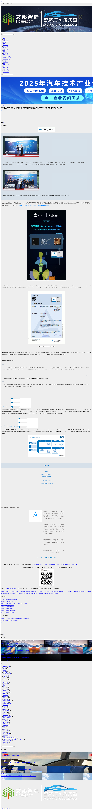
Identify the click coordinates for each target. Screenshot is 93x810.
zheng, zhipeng (10, 646)
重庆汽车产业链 (7, 57)
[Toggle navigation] (1, 33)
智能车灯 (5, 50)
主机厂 (7, 591)
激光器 (20, 591)
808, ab (8, 660)
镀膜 (4, 593)
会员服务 (5, 66)
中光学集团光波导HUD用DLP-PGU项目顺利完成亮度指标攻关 (16, 769)
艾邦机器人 (6, 72)
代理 (50, 593)
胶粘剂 (60, 591)
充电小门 (5, 682)
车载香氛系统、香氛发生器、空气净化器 (13, 739)
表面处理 (21, 593)
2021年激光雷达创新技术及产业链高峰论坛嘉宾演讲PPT (14, 603)
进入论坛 (5, 62)
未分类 (5, 706)
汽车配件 (26, 593)
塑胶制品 (12, 593)
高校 (52, 593)
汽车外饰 (5, 54)
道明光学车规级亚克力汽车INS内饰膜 (10, 755)
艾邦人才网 (6, 64)
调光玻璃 (5, 46)
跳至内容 (3, 1)
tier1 (74, 591)
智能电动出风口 (7, 700)
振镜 (48, 591)
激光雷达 (5, 49)
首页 (4, 38)
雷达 (4, 743)
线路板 (88, 591)
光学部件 (51, 591)
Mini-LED (5, 672)
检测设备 (33, 593)
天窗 (4, 685)
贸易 (47, 593)
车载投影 (5, 735)
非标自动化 (81, 591)
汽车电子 (16, 593)
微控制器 (5, 690)
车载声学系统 (6, 733)
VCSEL (24, 591)
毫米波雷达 (6, 710)
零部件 (76, 591)
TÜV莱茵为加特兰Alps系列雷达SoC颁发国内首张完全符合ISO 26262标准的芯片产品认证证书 (54, 564)
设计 (4, 729)
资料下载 (5, 67)
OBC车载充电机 (7, 673)
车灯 (4, 732)
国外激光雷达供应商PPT (7, 608)
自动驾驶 (11, 591)
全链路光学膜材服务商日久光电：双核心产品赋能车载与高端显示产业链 (18, 762)
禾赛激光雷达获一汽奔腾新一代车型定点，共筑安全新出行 (15, 657)
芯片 (71, 591)
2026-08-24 (3, 758)
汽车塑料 (5, 713)
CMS (4, 47)
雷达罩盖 (56, 591)
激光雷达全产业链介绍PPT (7, 606)
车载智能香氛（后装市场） (9, 738)
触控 (4, 726)
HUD (4, 42)
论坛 (4, 727)
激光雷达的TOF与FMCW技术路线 (9, 620)
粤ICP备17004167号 (5, 808)
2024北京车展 (6, 59)
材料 (42, 593)
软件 (45, 593)
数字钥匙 (5, 696)
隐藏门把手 (6, 742)
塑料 (40, 593)
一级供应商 (3, 654)
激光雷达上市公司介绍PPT (7, 605)
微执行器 (5, 689)
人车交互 (5, 60)
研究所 (55, 593)
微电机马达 (6, 692)
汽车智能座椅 (6, 53)
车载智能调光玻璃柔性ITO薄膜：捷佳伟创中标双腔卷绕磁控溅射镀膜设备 (18, 776)
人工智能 (5, 679)
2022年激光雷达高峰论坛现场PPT (9, 599)
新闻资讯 (5, 39)
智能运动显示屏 (7, 703)
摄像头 (5, 43)
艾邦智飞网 (6, 70)
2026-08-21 (3, 771)
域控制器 (5, 683)
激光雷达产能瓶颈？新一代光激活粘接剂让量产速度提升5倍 (15, 650)
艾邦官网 (5, 69)
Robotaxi (5, 675)
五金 (85, 591)
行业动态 (5, 722)
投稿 (4, 63)
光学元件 (36, 591)
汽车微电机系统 (7, 716)
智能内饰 (5, 45)
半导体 (68, 591)
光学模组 (41, 591)
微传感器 (5, 687)
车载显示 (5, 41)
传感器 (32, 591)
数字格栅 (8, 56)
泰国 (4, 719)
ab (3, 122)
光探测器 (28, 591)
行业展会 (5, 723)
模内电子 (5, 709)
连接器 (37, 593)
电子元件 (64, 591)
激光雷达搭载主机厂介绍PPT (8, 612)
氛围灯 (5, 52)
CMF (4, 667)
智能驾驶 (5, 705)
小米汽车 (5, 686)
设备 (29, 593)
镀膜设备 (7, 593)
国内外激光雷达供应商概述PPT (8, 610)
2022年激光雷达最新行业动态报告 (9, 601)
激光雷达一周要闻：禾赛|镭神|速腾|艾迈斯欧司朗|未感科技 (15, 618)
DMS (4, 670)
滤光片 (45, 591)
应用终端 (16, 591)
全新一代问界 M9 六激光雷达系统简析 (10, 643)
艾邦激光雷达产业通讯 (11, 588)
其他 (58, 593)
